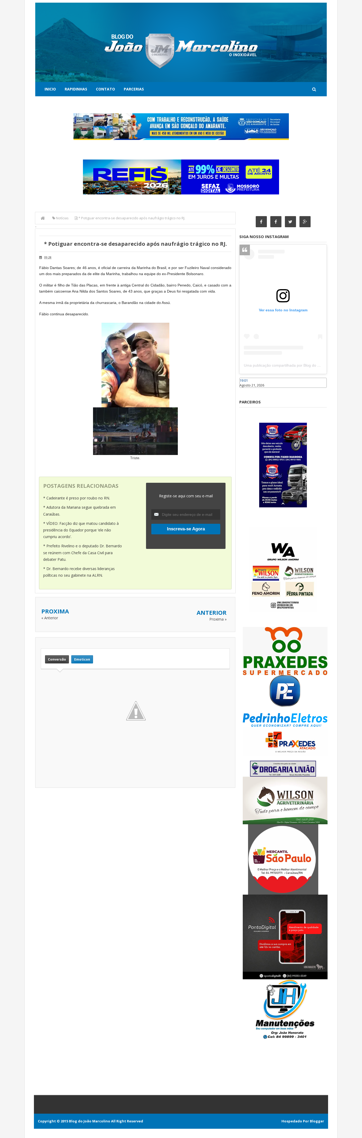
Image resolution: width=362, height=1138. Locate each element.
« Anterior (49, 617)
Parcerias (134, 89)
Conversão (57, 659)
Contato (105, 89)
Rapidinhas (76, 89)
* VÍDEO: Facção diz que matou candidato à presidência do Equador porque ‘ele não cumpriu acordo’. (81, 530)
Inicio (50, 89)
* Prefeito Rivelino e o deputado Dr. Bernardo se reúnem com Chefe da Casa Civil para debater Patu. (82, 552)
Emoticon (82, 659)
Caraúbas (247, 390)
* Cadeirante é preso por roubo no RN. (76, 497)
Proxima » (218, 619)
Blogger (317, 1121)
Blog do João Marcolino (89, 1121)
